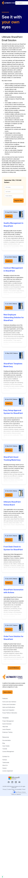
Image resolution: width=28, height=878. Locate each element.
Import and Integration (8, 710)
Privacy (4, 789)
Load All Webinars (14, 668)
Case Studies (5, 746)
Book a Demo (7, 692)
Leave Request (6, 729)
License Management (8, 751)
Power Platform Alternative (9, 713)
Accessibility (18, 789)
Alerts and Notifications (8, 707)
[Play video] (21, 214)
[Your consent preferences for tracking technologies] (2, 876)
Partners (4, 759)
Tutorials (4, 748)
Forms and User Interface (9, 701)
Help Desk (5, 726)
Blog (3, 743)
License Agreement (7, 771)
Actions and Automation (9, 704)
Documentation (6, 740)
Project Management (8, 721)
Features (5, 698)
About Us (5, 765)
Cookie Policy (10, 789)
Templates (5, 718)
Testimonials (5, 762)
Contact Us (5, 756)
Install (8, 216)
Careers (4, 768)
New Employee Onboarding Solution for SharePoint (14, 317)
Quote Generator (6, 724)
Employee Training (7, 732)
